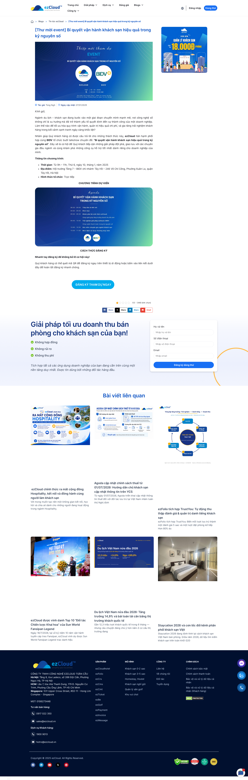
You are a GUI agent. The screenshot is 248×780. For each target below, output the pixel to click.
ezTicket (100, 694)
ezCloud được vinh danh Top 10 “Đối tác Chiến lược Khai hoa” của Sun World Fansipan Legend (58, 625)
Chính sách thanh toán (198, 673)
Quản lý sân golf (134, 689)
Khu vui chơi (131, 694)
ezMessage (101, 720)
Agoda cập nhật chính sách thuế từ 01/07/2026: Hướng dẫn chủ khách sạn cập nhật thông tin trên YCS (121, 487)
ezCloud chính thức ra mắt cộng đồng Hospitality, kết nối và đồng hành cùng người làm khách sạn (57, 494)
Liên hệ (160, 668)
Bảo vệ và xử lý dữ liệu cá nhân (200, 680)
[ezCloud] (46, 8)
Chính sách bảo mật (197, 668)
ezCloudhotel (102, 668)
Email (156, 350)
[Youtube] (49, 765)
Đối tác (160, 678)
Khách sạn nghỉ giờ (135, 684)
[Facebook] (33, 765)
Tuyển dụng (162, 684)
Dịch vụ (107, 5)
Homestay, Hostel (134, 678)
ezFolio (99, 673)
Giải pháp (89, 5)
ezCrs (98, 678)
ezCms (99, 684)
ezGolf (99, 704)
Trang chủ (73, 5)
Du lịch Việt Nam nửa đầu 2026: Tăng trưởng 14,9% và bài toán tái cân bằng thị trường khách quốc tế (122, 616)
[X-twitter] (58, 765)
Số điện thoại (161, 338)
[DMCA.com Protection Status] (8, 778)
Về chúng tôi (163, 673)
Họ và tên (159, 326)
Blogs (137, 5)
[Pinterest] (66, 765)
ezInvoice (100, 715)
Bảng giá (124, 5)
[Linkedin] (41, 765)
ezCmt (99, 689)
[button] (108, 310)
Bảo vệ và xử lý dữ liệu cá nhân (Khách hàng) (200, 689)
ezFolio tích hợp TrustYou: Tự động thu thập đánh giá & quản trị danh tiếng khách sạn (186, 513)
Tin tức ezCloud (56, 21)
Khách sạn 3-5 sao (135, 673)
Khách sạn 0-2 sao (135, 668)
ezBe (98, 699)
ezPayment (101, 710)
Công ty (71, 10)
